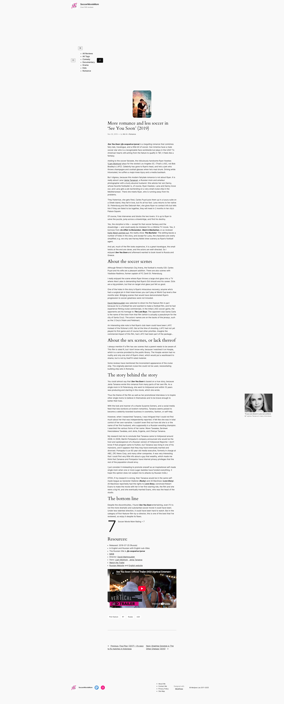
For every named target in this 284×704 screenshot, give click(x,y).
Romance (132, 134)
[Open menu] (73, 60)
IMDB (111, 554)
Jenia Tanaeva (130, 180)
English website (136, 565)
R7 (123, 617)
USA (138, 617)
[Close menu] (80, 48)
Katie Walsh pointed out (118, 233)
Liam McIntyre (114, 164)
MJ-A (125, 134)
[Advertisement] (142, 27)
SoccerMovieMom (89, 4)
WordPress (179, 689)
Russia (130, 617)
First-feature (113, 617)
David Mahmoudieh (116, 303)
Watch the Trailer (116, 563)
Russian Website (116, 565)
